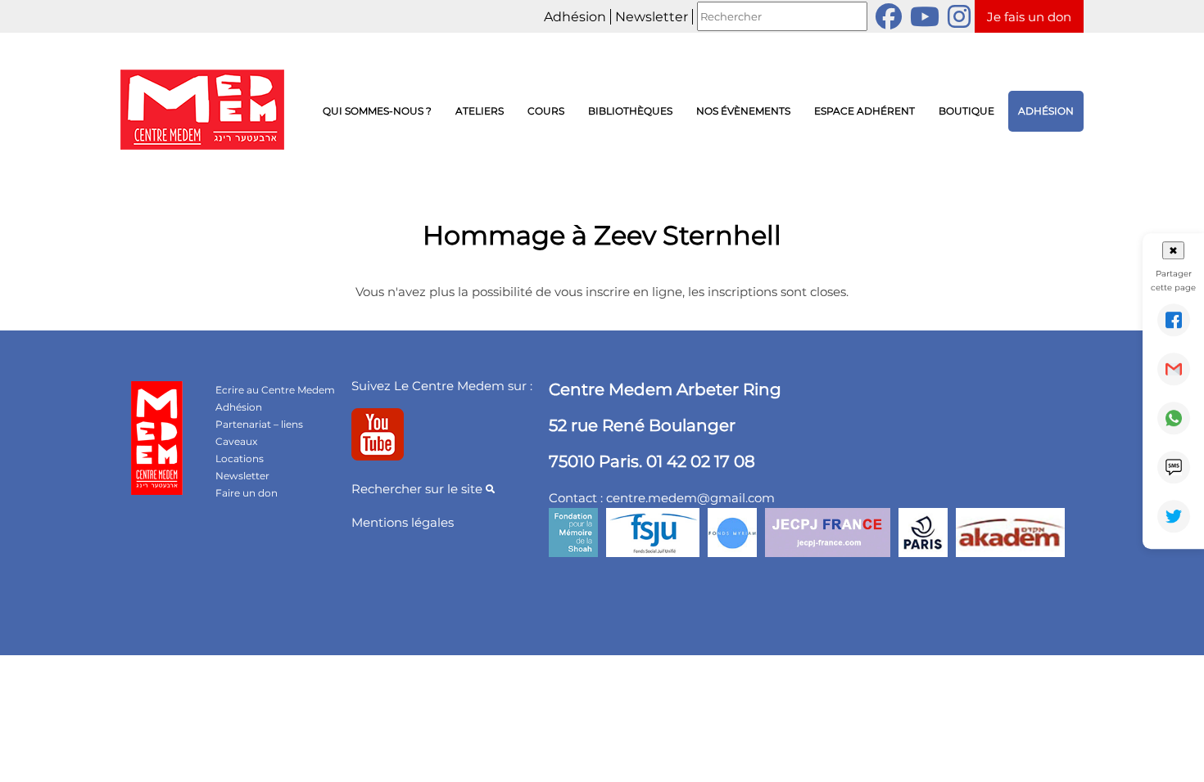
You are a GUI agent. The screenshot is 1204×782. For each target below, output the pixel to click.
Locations (239, 458)
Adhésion (575, 17)
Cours (545, 111)
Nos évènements (743, 111)
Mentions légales (402, 522)
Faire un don (246, 493)
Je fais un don (1029, 17)
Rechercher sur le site (418, 489)
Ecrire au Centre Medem (275, 390)
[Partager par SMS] (1173, 467)
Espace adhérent (864, 111)
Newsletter (651, 17)
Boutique (966, 111)
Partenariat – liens (259, 424)
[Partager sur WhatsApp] (1173, 418)
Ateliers (479, 111)
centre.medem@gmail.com (690, 498)
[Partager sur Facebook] (1173, 319)
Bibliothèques (630, 111)
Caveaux (236, 441)
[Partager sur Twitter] (1173, 516)
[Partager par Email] (1173, 369)
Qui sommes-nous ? (377, 111)
